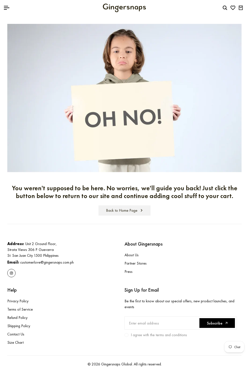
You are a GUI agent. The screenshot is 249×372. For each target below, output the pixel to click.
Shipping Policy (18, 325)
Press (128, 271)
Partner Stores (135, 263)
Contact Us (15, 334)
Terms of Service (20, 309)
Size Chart (15, 342)
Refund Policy (17, 317)
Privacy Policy (17, 301)
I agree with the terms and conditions (159, 334)
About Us (131, 255)
